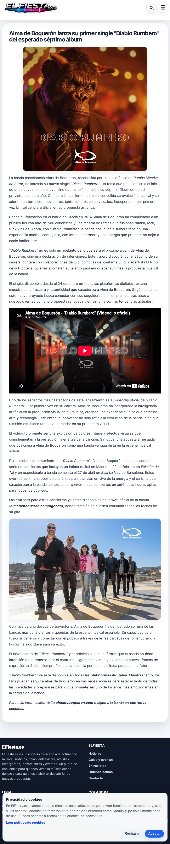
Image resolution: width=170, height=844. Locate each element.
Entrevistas (97, 766)
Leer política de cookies (25, 822)
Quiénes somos (101, 772)
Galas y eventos (101, 760)
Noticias (95, 753)
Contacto (96, 778)
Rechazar (132, 833)
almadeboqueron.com (74, 702)
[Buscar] (151, 8)
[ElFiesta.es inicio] (30, 8)
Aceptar (154, 833)
